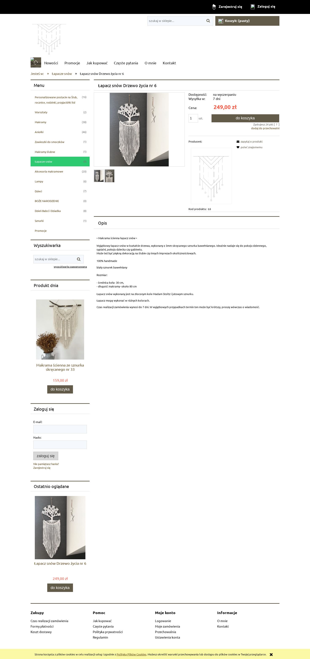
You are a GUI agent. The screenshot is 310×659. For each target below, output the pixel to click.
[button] (249, 141)
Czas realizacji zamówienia (49, 621)
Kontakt (223, 626)
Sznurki (39, 220)
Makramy (40, 122)
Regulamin (100, 637)
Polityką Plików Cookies (131, 654)
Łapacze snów (43, 161)
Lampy (39, 181)
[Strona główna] (49, 35)
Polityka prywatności (108, 632)
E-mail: (37, 422)
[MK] (210, 175)
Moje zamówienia (167, 626)
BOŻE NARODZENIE (47, 201)
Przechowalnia (165, 632)
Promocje (41, 230)
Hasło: (37, 437)
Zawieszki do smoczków (49, 142)
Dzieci (38, 191)
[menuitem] (51, 62)
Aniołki (39, 132)
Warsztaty (41, 112)
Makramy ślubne (45, 152)
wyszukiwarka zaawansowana (70, 266)
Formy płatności (42, 626)
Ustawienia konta (167, 637)
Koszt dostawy (41, 632)
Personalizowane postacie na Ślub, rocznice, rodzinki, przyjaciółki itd (56, 99)
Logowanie (163, 621)
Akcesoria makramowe (49, 171)
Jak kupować (102, 621)
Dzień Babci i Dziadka (48, 211)
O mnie (222, 621)
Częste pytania (103, 626)
